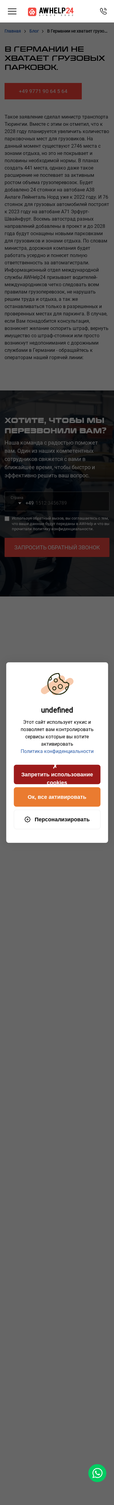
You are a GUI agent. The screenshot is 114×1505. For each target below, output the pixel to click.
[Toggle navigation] (12, 11)
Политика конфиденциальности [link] (57, 751)
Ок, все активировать (57, 797)
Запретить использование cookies (57, 777)
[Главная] (51, 11)
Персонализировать (62, 819)
